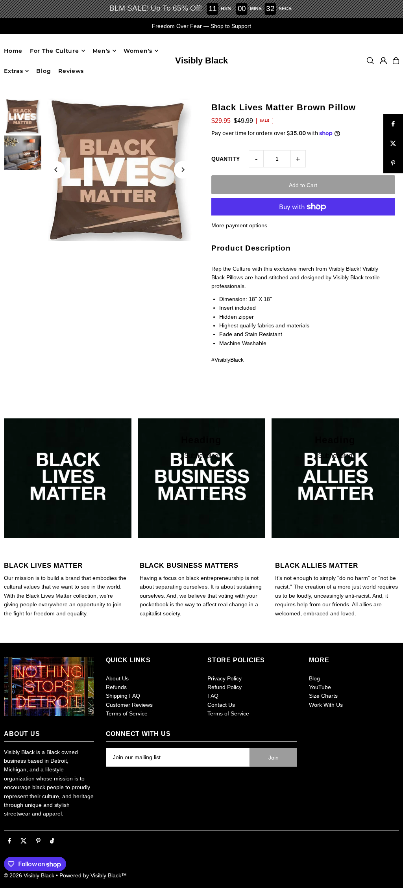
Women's (138, 50)
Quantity (225, 159)
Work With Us (326, 705)
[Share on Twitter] (393, 144)
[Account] (383, 60)
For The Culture (54, 50)
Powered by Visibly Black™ (93, 875)
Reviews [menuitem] (71, 70)
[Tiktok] (52, 841)
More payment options (239, 225)
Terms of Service (127, 713)
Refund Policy (224, 687)
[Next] (183, 169)
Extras (13, 70)
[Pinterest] (38, 841)
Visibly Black (201, 60)
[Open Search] (370, 60)
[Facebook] (9, 841)
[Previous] (56, 169)
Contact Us (221, 705)
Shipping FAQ (123, 696)
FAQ (212, 696)
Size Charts (323, 696)
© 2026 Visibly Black (29, 875)
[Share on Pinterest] (393, 163)
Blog (314, 678)
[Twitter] (23, 841)
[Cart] (396, 60)
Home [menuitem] (13, 50)
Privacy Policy (224, 678)
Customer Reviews (129, 705)
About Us (117, 678)
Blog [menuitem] (43, 70)
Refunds (116, 687)
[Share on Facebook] (393, 124)
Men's (101, 50)
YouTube (320, 687)
